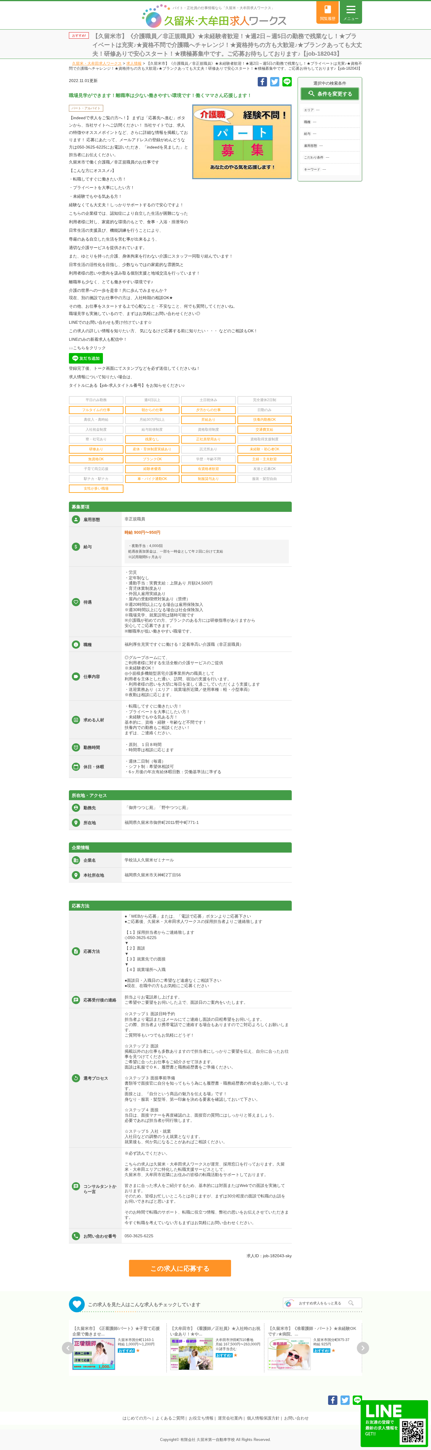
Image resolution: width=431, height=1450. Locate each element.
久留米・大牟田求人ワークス (97, 63)
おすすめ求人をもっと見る (320, 1303)
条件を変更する (329, 94)
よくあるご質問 (170, 1418)
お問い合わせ (296, 1418)
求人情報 (134, 63)
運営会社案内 (230, 1418)
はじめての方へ (137, 1418)
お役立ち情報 (201, 1418)
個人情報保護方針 (263, 1418)
